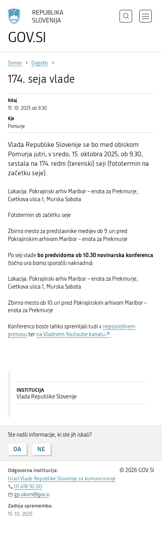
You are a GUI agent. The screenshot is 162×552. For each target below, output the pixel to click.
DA (17, 449)
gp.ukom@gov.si (32, 494)
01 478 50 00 (28, 486)
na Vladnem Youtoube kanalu (70, 334)
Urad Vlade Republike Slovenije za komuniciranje (62, 479)
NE (41, 449)
